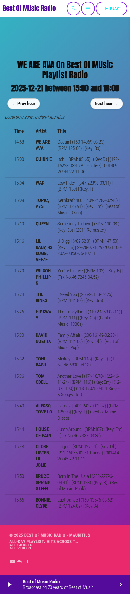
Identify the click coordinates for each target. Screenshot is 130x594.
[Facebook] (28, 562)
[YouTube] (12, 562)
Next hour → (106, 103)
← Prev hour (23, 103)
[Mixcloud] (20, 562)
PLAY (111, 8)
